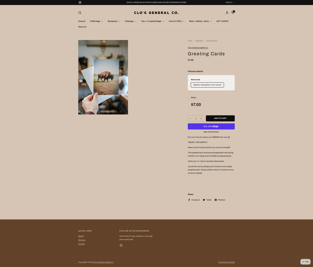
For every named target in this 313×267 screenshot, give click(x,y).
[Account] (227, 12)
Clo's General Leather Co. (198, 48)
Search (81, 236)
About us (81, 240)
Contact (81, 244)
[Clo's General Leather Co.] (156, 13)
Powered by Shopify (226, 262)
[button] (79, 12)
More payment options (211, 132)
